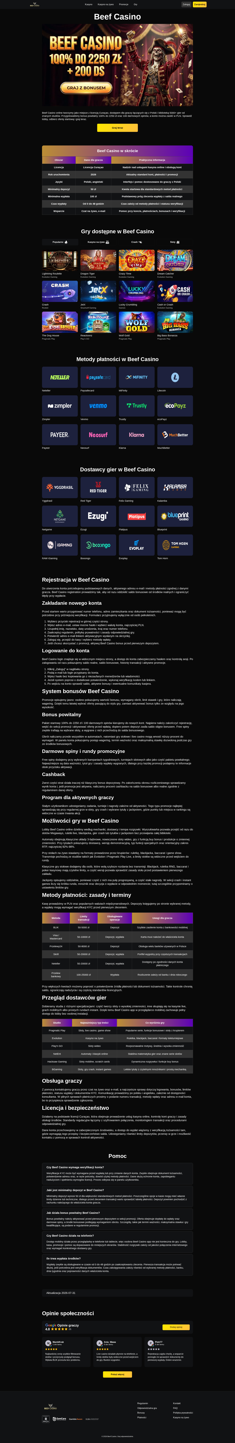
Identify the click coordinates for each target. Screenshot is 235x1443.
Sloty (172, 242)
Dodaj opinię (176, 1327)
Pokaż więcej (117, 1374)
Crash (134, 242)
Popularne (58, 242)
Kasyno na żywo (96, 242)
